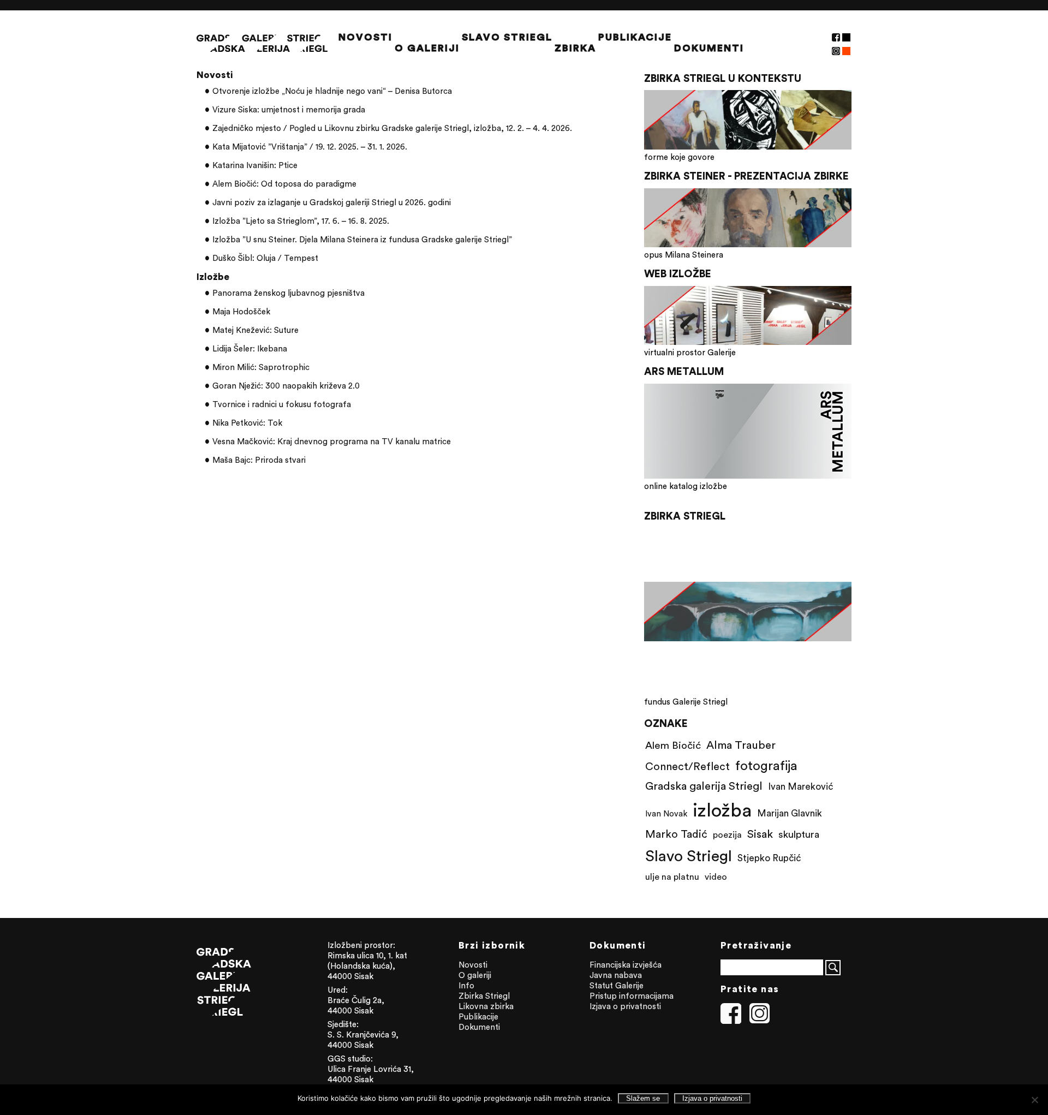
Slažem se (643, 1098)
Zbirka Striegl (484, 996)
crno (846, 37)
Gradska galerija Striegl (704, 785)
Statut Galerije (617, 985)
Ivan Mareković (800, 786)
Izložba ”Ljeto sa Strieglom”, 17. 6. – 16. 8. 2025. (300, 221)
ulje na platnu (672, 876)
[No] (1034, 1099)
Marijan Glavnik (789, 813)
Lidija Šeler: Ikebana (249, 348)
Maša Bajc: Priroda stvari (259, 460)
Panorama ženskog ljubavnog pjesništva (288, 293)
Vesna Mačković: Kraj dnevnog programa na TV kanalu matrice (331, 441)
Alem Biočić (673, 745)
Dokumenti (709, 48)
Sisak (760, 833)
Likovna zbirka (486, 1006)
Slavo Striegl (507, 37)
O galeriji (427, 48)
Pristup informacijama (632, 996)
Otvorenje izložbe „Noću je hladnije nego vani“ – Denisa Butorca (332, 91)
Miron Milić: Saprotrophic (260, 367)
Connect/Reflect (687, 766)
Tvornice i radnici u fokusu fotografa (281, 404)
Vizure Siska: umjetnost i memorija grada (288, 109)
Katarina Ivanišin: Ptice (254, 165)
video (716, 876)
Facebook (836, 37)
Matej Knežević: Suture (255, 330)
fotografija (766, 765)
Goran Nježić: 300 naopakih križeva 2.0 (286, 385)
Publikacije (635, 37)
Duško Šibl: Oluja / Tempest (265, 258)
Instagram (836, 51)
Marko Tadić (676, 833)
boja (846, 51)
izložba (722, 809)
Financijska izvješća (626, 964)
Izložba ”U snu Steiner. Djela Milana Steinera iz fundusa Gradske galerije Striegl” (362, 239)
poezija (727, 834)
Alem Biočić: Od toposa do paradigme (284, 183)
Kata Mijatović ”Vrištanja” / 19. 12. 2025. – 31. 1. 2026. (309, 146)
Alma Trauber (741, 745)
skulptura (798, 834)
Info (466, 985)
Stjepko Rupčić (769, 858)
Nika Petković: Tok (247, 423)
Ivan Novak (666, 813)
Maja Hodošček (241, 311)
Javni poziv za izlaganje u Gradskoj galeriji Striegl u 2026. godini (331, 202)
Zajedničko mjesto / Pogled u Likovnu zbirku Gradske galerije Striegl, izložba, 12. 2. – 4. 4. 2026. (392, 128)
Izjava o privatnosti (625, 1006)
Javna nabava (616, 975)
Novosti (365, 37)
